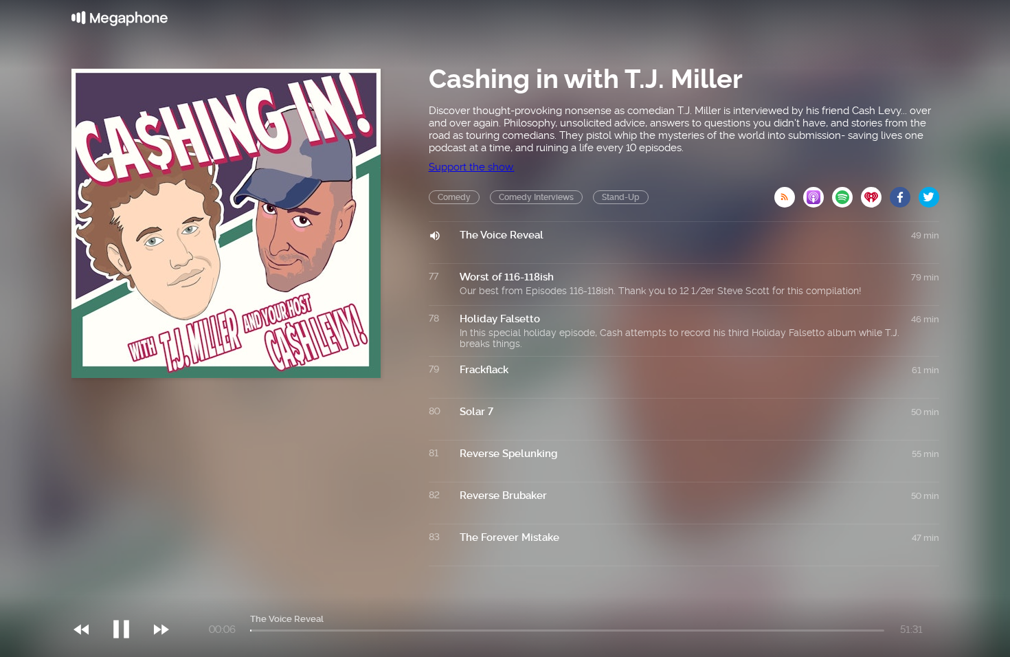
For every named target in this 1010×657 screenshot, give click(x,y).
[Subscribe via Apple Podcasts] (817, 193)
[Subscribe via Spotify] (846, 193)
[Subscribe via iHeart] (875, 193)
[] (128, 601)
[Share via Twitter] (929, 193)
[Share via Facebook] (904, 193)
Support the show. (472, 167)
